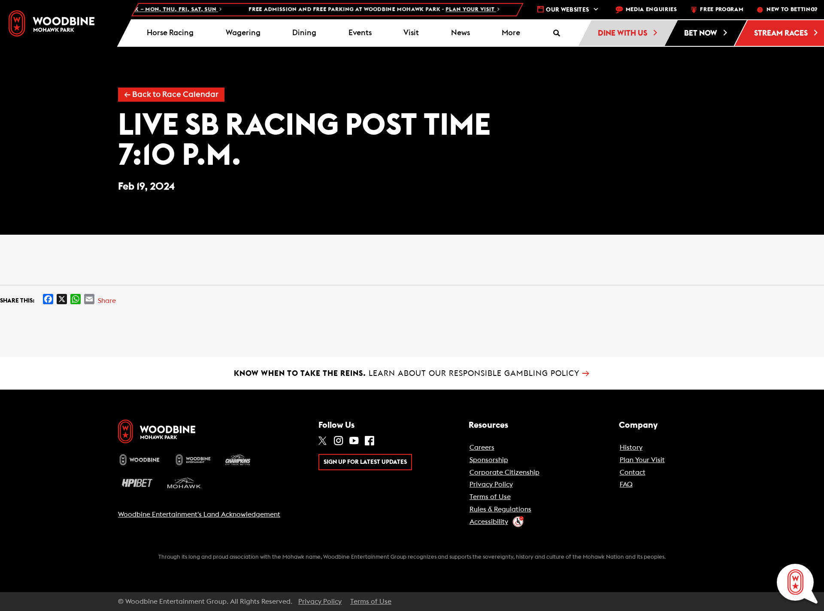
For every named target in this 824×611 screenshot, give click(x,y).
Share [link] (107, 300)
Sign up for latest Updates (365, 462)
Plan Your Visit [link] (642, 460)
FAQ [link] (626, 484)
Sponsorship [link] (489, 460)
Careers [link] (482, 447)
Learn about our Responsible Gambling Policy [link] (412, 373)
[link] (51, 23)
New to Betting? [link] (792, 9)
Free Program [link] (721, 9)
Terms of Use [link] (490, 496)
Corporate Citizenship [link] (504, 472)
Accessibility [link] (489, 521)
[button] (511, 33)
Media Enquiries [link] (651, 9)
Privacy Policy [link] (491, 484)
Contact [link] (632, 472)
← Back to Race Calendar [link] (171, 95)
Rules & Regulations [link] (500, 509)
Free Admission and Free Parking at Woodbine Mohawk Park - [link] (362, 9)
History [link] (631, 447)
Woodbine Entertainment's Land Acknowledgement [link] (199, 514)
